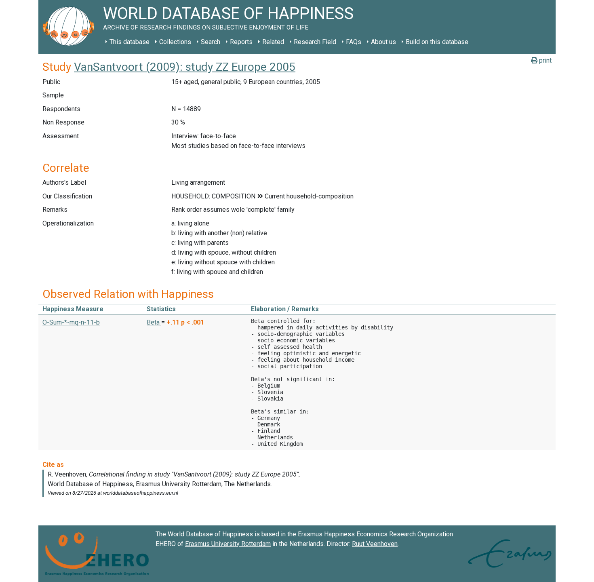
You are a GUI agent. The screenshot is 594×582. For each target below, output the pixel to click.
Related (273, 42)
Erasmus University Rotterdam (228, 544)
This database (130, 42)
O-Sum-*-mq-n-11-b (71, 322)
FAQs (353, 42)
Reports (241, 42)
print (544, 60)
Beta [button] (154, 322)
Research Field (315, 42)
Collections (175, 42)
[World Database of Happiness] (70, 27)
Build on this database (437, 42)
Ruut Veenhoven (375, 544)
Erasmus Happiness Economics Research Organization (375, 534)
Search (210, 42)
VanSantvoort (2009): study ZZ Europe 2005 (184, 67)
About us (383, 42)
